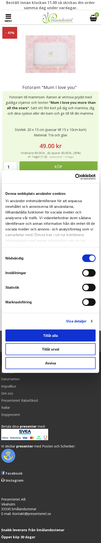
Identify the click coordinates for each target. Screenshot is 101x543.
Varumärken (10, 379)
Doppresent (10, 414)
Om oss (7, 393)
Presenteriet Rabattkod (19, 400)
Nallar (5, 407)
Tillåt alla (50, 335)
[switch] (89, 272)
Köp (58, 166)
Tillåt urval (50, 349)
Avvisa (50, 363)
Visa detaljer (76, 321)
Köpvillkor (8, 386)
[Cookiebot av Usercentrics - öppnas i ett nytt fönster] (75, 177)
